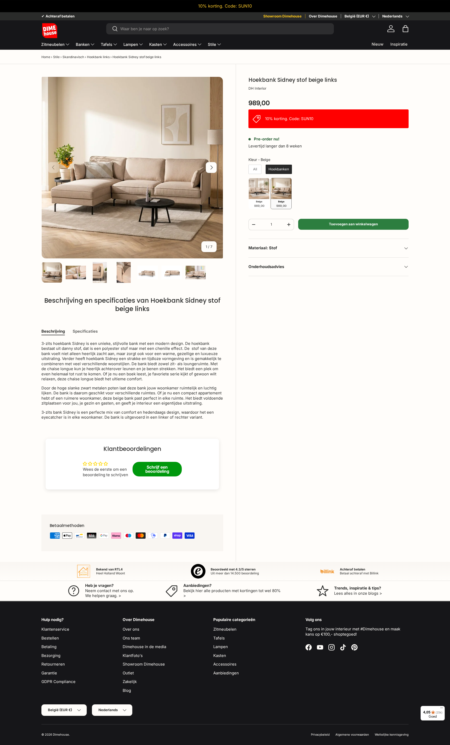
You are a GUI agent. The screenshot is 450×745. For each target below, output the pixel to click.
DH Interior (257, 88)
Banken (83, 44)
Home (45, 57)
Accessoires (185, 44)
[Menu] (442, 709)
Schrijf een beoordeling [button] (157, 469)
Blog (127, 690)
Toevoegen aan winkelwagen (353, 224)
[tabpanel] (132, 380)
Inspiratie (399, 44)
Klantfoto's (133, 655)
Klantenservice (55, 629)
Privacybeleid (320, 734)
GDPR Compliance (58, 681)
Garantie (49, 672)
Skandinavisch (73, 57)
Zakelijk (130, 681)
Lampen (130, 44)
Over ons (131, 629)
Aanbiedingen (226, 672)
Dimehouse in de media (144, 646)
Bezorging (50, 655)
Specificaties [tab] (85, 331)
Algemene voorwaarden (352, 734)
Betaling (49, 646)
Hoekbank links (98, 57)
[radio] (254, 169)
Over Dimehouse (323, 16)
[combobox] (220, 28)
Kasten (155, 44)
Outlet (128, 672)
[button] (405, 28)
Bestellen (50, 638)
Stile (212, 44)
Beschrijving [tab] (53, 331)
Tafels (106, 44)
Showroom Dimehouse (282, 16)
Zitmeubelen (53, 44)
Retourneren (53, 664)
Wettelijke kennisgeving (392, 734)
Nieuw (377, 44)
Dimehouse (61, 734)
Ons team (131, 638)
